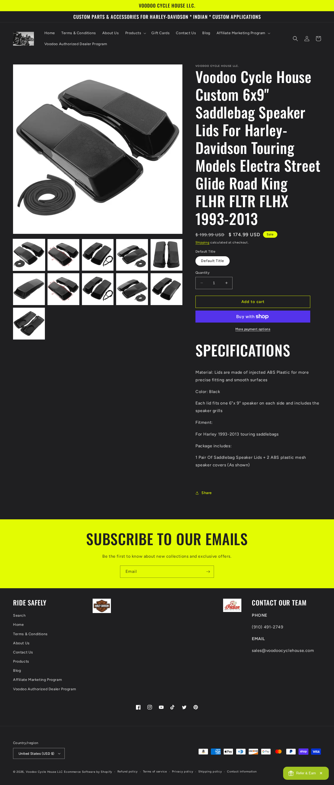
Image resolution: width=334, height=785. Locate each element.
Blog (17, 670)
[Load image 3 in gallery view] (98, 255)
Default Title (212, 261)
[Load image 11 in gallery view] (29, 324)
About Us (21, 643)
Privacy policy (182, 771)
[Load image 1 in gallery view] (29, 255)
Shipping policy (210, 771)
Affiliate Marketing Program (37, 679)
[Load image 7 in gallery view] (63, 289)
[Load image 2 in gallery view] (63, 255)
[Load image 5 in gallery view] (166, 255)
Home (18, 624)
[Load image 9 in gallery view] (132, 289)
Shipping (202, 242)
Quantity (202, 273)
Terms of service (155, 771)
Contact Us (23, 652)
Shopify (106, 772)
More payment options (252, 329)
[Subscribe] (208, 572)
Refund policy (127, 771)
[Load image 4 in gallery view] (132, 255)
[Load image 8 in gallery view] (98, 289)
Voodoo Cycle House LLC (44, 772)
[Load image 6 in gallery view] (29, 289)
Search (19, 615)
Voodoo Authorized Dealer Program (44, 689)
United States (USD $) (36, 754)
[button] (135, 33)
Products (21, 661)
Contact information (242, 771)
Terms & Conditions (30, 634)
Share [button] (206, 493)
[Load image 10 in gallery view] (166, 289)
